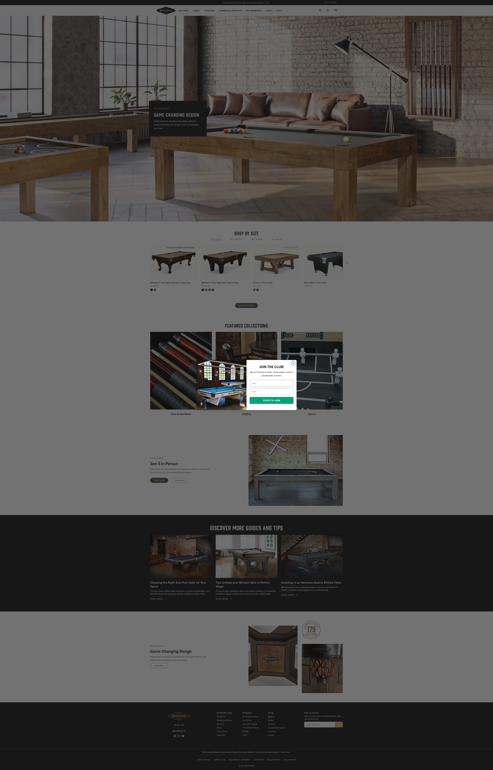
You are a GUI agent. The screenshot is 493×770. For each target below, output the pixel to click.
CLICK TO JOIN (271, 400)
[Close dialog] (293, 363)
